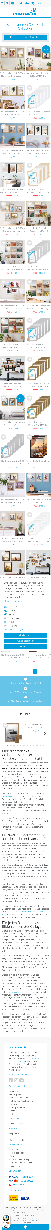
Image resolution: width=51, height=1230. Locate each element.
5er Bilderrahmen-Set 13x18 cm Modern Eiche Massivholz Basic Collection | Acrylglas (12, 230)
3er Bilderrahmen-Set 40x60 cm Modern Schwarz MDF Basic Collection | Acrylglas (38, 152)
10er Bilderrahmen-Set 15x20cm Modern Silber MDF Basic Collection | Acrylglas (38, 268)
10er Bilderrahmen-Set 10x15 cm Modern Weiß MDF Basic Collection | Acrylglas (12, 657)
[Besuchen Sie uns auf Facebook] (21, 1081)
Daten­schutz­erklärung (14, 601)
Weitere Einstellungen (13, 629)
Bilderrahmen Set (9, 796)
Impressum (15, 1166)
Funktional (12, 625)
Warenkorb (14, 1091)
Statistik (11, 610)
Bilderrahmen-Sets (21, 20)
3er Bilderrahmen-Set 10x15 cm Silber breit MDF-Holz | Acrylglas (38, 501)
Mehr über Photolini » (18, 1074)
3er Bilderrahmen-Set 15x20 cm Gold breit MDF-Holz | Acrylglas (38, 75)
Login (12, 1136)
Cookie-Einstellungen (19, 1140)
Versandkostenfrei (28, 1220)
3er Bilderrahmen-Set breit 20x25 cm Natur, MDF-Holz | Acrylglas (12, 540)
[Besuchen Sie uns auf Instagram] (16, 1081)
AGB (12, 1156)
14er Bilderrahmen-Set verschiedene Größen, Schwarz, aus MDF (12, 385)
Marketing (12, 614)
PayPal (11, 622)
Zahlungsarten (16, 1094)
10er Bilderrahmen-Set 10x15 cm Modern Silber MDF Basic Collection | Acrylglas (12, 463)
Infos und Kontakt (17, 1123)
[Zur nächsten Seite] (47, 671)
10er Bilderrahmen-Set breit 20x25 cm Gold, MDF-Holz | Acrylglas (39, 385)
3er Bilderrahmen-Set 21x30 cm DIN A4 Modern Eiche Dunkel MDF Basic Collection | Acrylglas (12, 579)
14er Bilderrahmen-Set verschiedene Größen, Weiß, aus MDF (38, 579)
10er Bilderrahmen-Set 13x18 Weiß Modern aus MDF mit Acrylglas (38, 540)
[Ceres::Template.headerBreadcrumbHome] (5, 20)
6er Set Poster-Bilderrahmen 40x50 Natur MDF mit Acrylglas (39, 307)
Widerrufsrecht (16, 1104)
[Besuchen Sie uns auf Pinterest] (11, 1081)
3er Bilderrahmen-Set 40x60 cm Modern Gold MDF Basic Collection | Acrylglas (12, 113)
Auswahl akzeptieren (25, 641)
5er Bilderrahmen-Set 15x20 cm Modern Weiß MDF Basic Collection (12, 307)
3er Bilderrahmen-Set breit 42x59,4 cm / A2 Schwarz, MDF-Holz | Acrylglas (12, 191)
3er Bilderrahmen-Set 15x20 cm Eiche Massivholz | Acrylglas (12, 501)
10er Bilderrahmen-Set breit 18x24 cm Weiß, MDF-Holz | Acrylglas (39, 113)
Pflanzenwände (15, 1064)
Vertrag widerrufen (18, 1107)
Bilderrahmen (34, 1058)
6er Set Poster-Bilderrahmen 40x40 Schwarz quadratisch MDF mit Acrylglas (12, 346)
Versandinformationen (19, 1097)
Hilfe (12, 1114)
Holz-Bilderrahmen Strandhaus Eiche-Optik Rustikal (35, 726)
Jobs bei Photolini (17, 1152)
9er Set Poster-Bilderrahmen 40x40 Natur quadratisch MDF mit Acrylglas (12, 268)
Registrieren (15, 1133)
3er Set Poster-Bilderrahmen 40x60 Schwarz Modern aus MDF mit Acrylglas (38, 463)
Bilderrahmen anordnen (16, 992)
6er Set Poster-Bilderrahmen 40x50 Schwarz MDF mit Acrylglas (38, 230)
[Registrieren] (27, 3)
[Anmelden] (21, 3)
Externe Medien (15, 618)
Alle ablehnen (25, 646)
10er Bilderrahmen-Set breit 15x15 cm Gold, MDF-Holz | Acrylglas (39, 424)
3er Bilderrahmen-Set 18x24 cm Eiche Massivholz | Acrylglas (12, 74)
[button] (25, 37)
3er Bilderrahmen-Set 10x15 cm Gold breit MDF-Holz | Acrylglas (12, 424)
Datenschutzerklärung (19, 1159)
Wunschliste (3, 51)
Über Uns (14, 1149)
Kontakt (13, 1110)
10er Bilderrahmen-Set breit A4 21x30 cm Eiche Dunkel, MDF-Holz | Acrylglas (39, 657)
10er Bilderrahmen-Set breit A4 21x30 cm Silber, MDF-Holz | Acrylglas (39, 346)
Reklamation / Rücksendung (22, 1101)
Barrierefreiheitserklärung (21, 1162)
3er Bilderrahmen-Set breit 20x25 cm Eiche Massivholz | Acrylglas (12, 152)
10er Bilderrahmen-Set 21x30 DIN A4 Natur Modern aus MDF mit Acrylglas (39, 191)
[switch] (6, 1226)
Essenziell (12, 606)
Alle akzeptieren (25, 635)
